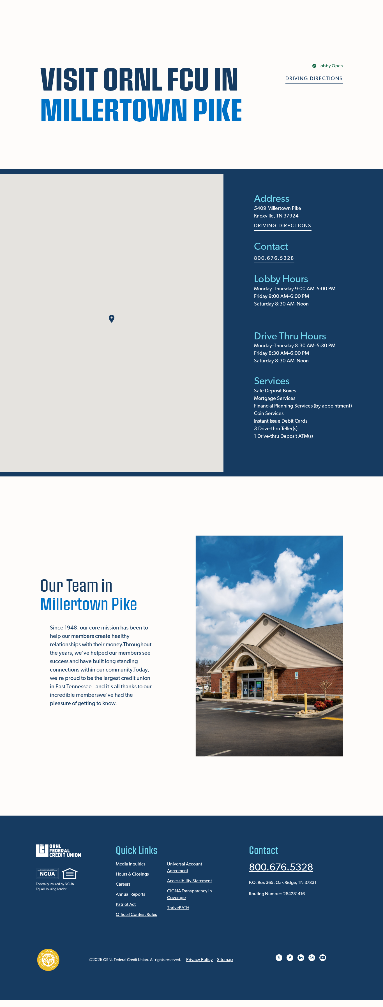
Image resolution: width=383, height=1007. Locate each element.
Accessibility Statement (189, 881)
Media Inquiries (131, 864)
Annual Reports (130, 894)
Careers (123, 884)
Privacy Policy (199, 960)
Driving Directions (314, 79)
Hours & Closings (132, 874)
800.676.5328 (274, 258)
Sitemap (225, 960)
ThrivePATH (178, 908)
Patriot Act (126, 904)
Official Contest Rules (136, 915)
